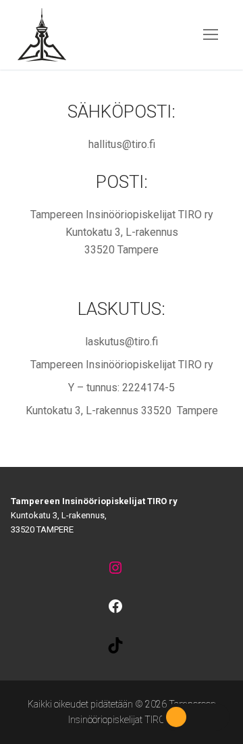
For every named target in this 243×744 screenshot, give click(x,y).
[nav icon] (210, 35)
